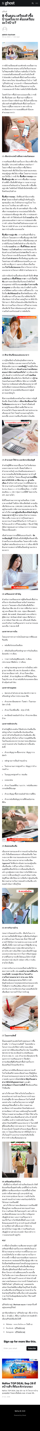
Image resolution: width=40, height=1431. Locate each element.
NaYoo (17, 1411)
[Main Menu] (36, 3)
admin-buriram (8, 35)
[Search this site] (32, 3)
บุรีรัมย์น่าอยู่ (20, 1328)
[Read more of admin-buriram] (4, 29)
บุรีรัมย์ (4, 11)
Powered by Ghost (20, 1415)
